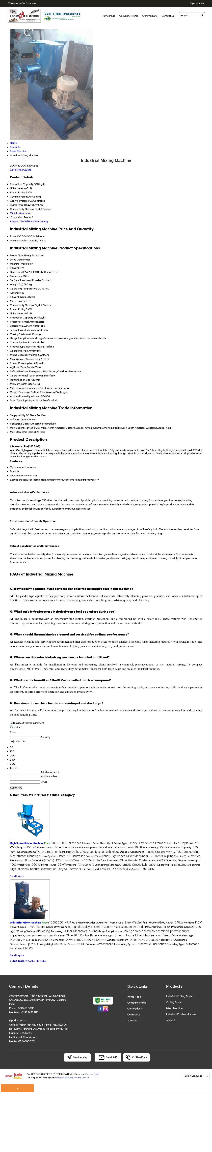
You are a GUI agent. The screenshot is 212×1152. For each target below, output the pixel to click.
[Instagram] (105, 1011)
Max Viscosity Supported (24, 359)
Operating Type (19, 350)
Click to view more (20, 213)
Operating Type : (173, 864)
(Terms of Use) (92, 1074)
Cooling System (19, 334)
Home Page (108, 15)
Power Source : (55, 847)
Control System (18, 342)
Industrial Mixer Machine (25, 922)
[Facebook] (100, 1011)
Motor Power (17, 301)
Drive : (159, 856)
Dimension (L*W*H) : (64, 860)
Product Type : (115, 856)
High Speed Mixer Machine (27, 843)
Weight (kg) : (29, 864)
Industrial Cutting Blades (180, 996)
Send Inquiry (41, 221)
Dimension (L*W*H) (21, 272)
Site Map (132, 1020)
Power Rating (18, 309)
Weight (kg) (16, 284)
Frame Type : (138, 843)
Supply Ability (17, 415)
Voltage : (25, 847)
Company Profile (128, 15)
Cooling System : (37, 851)
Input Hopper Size (20, 379)
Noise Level (16, 313)
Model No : (21, 948)
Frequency (16, 276)
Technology (16, 330)
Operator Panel (19, 375)
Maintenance (17, 388)
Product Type (17, 346)
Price (13, 236)
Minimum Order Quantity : (97, 843)
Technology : (89, 851)
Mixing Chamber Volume (23, 354)
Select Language (193, 1075)
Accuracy (15, 292)
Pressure (15, 321)
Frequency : (20, 860)
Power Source (18, 296)
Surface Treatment (21, 280)
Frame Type (17, 255)
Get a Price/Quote (20, 169)
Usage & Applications (22, 338)
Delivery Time (18, 419)
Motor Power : (53, 864)
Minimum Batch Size (21, 383)
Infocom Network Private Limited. (72, 1077)
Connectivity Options (22, 305)
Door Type (16, 400)
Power (14, 267)
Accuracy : (157, 860)
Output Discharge (20, 392)
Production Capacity (21, 317)
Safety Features (19, 371)
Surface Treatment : (122, 860)
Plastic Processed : (100, 869)
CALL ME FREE (37, 960)
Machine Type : (187, 856)
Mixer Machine (174, 1008)
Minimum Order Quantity (24, 240)
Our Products (150, 15)
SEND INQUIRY (19, 960)
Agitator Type (18, 367)
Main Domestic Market (23, 431)
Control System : (62, 856)
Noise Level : (131, 847)
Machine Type (18, 263)
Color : (175, 843)
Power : (174, 922)
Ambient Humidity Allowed (25, 396)
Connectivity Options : (96, 847)
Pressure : (80, 864)
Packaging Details (20, 423)
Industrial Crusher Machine (181, 1014)
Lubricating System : (126, 864)
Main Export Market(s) (23, 427)
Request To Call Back (22, 221)
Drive (13, 259)
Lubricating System (21, 325)
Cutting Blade (174, 1002)
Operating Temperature (23, 288)
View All (170, 1020)
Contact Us (167, 15)
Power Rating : (154, 847)
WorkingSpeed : (138, 869)
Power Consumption (21, 363)
